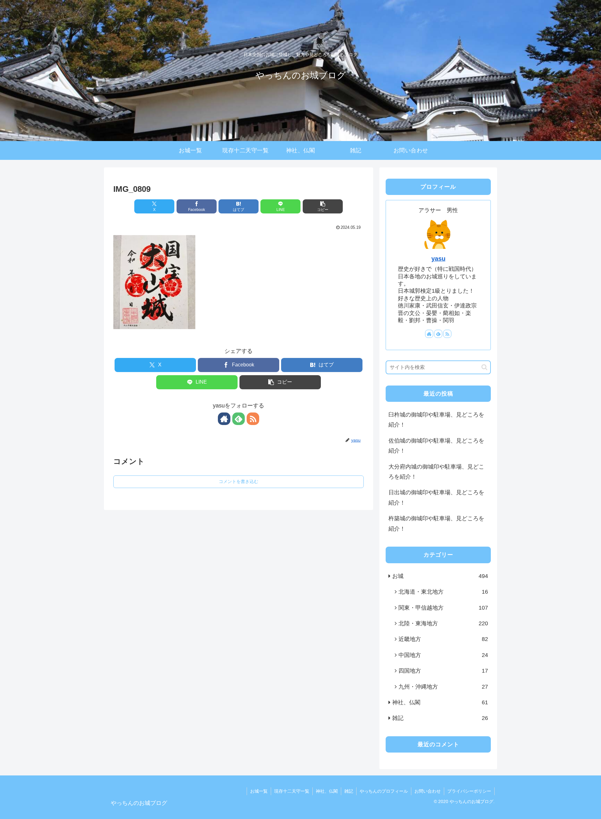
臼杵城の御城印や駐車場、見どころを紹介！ (436, 420)
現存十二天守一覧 (291, 791)
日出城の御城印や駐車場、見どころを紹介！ (436, 497)
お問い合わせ (427, 791)
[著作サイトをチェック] (224, 418)
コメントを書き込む (238, 481)
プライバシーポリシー (469, 791)
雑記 (348, 791)
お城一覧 (259, 791)
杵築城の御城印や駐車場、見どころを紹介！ (436, 523)
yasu (438, 258)
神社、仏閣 (327, 791)
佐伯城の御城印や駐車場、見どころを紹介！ (436, 446)
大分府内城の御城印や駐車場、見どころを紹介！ (436, 472)
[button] (323, 206)
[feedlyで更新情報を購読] (238, 418)
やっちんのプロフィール (384, 791)
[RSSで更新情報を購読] (253, 418)
